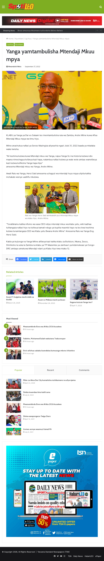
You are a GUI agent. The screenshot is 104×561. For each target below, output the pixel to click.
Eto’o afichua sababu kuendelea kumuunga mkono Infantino (49, 350)
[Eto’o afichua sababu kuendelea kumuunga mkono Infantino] (13, 354)
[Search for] (100, 8)
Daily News (78, 556)
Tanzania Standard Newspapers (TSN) (54, 552)
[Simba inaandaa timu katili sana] (13, 396)
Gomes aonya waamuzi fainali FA (37, 429)
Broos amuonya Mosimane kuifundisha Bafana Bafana (40, 30)
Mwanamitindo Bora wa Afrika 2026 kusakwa (42, 326)
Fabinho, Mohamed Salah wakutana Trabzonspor (44, 338)
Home (10, 39)
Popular (18, 370)
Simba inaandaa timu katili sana (36, 392)
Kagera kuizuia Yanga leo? (81, 302)
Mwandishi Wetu (14, 66)
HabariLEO (89, 556)
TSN (70, 556)
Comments (84, 370)
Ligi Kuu (28, 39)
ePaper (98, 556)
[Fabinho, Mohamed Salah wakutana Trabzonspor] (13, 342)
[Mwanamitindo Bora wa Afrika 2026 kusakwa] (13, 330)
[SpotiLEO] (21, 7)
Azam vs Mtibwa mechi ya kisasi (51, 300)
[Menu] (3, 8)
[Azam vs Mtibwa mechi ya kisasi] (52, 288)
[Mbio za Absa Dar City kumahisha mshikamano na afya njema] (13, 384)
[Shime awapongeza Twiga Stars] (13, 420)
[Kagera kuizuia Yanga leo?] (84, 289)
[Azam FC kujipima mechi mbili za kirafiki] (20, 286)
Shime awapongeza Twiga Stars (37, 416)
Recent (50, 370)
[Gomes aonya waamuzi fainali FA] (13, 431)
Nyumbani (19, 39)
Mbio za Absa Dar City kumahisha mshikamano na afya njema (49, 380)
